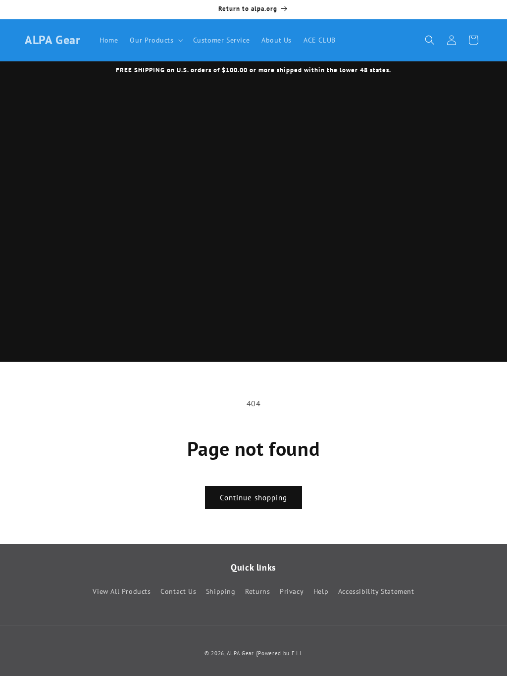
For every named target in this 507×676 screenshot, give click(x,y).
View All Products (122, 591)
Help (320, 591)
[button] (155, 40)
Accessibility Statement (376, 591)
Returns (257, 591)
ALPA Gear (240, 653)
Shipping (221, 591)
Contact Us (178, 591)
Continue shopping (253, 497)
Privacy (292, 591)
